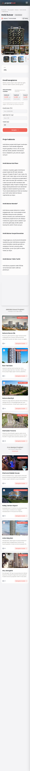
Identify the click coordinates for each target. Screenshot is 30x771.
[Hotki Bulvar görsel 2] (6, 59)
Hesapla (14, 130)
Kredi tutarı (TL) (7, 108)
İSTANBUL (16, 490)
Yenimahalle (23, 10)
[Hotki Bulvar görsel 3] (14, 59)
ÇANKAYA (24, 317)
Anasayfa (3, 10)
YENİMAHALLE (24, 350)
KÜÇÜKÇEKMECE (23, 490)
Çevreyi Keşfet (9, 52)
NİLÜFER (25, 555)
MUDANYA (24, 457)
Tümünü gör (15, 451)
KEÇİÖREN (24, 415)
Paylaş (26, 18)
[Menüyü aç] (27, 2)
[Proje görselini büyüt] (15, 38)
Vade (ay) (6, 122)
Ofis (5, 70)
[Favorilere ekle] (4, 318)
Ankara (16, 10)
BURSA (19, 457)
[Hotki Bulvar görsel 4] (21, 59)
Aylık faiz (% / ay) (8, 115)
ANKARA (19, 317)
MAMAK (25, 382)
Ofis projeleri (11, 10)
